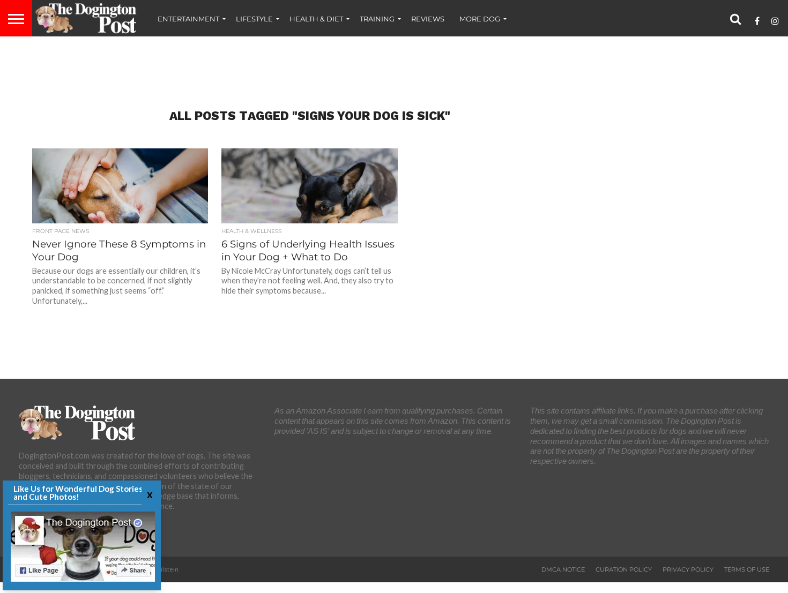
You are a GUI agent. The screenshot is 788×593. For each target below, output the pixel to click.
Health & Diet (316, 18)
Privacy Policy (688, 569)
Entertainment (188, 18)
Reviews (427, 18)
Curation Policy (624, 569)
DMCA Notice (563, 569)
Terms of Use (746, 569)
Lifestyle (254, 18)
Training (377, 18)
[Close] (148, 494)
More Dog (479, 18)
